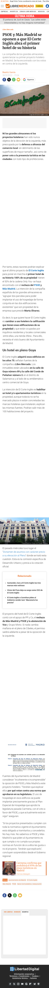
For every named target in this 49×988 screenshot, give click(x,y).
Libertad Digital (24, 969)
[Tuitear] (9, 79)
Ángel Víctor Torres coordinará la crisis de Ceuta (25, 1)
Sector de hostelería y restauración (29, 884)
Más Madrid (7, 884)
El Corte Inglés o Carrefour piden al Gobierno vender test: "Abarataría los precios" (22, 600)
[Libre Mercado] (19, 6)
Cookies (35, 976)
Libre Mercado (7, 29)
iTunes (38, 984)
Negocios (41, 11)
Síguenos (30, 79)
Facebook (10, 984)
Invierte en (14, 11)
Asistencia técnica (20, 978)
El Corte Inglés (36, 270)
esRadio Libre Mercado (28, 11)
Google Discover (26, 984)
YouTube (22, 984)
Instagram (18, 984)
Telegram (34, 984)
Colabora (39, 6)
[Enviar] (14, 79)
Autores (33, 978)
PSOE (37, 285)
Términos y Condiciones (19, 976)
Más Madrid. (9, 288)
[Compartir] (4, 79)
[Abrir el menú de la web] (3, 6)
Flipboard (30, 984)
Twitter (14, 984)
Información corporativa (24, 974)
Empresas (4, 11)
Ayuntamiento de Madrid (17, 880)
